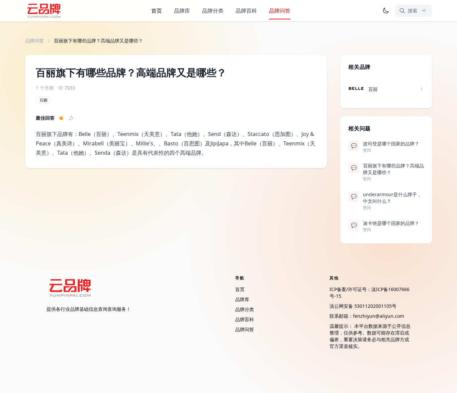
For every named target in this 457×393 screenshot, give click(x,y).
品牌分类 (212, 10)
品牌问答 (279, 10)
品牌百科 (246, 10)
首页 (156, 10)
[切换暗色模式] (385, 10)
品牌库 (182, 10)
